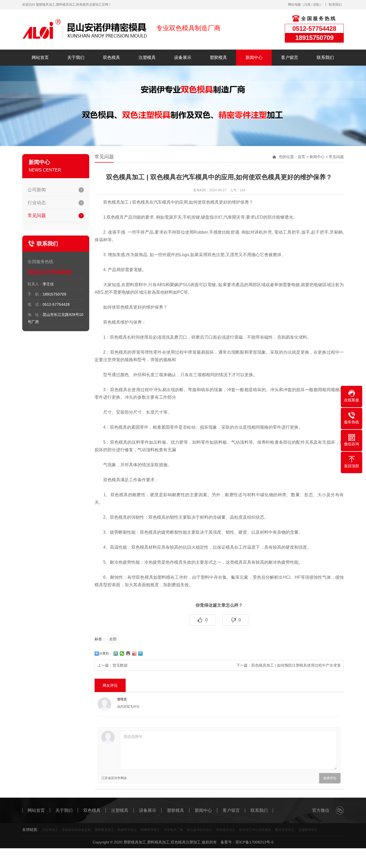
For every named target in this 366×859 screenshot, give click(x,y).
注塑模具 (147, 57)
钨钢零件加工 (150, 830)
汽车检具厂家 (173, 830)
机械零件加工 (127, 830)
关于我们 (75, 57)
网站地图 (294, 4)
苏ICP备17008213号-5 (255, 842)
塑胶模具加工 (104, 830)
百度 (307, 4)
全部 (113, 639)
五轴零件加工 (308, 830)
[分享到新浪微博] (134, 653)
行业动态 (37, 202)
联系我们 (335, 4)
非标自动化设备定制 (76, 830)
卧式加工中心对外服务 (255, 830)
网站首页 (40, 57)
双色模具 (111, 57)
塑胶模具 (218, 57)
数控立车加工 (284, 830)
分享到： (105, 653)
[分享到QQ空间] (116, 653)
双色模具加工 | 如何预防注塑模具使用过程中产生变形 (296, 665)
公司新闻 (37, 189)
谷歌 (316, 4)
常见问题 (37, 215)
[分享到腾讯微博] (140, 653)
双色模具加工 (226, 830)
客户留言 (289, 57)
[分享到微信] (122, 653)
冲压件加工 (50, 830)
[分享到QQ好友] (128, 653)
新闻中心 (254, 57)
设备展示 (182, 57)
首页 (301, 157)
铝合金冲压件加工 (199, 830)
